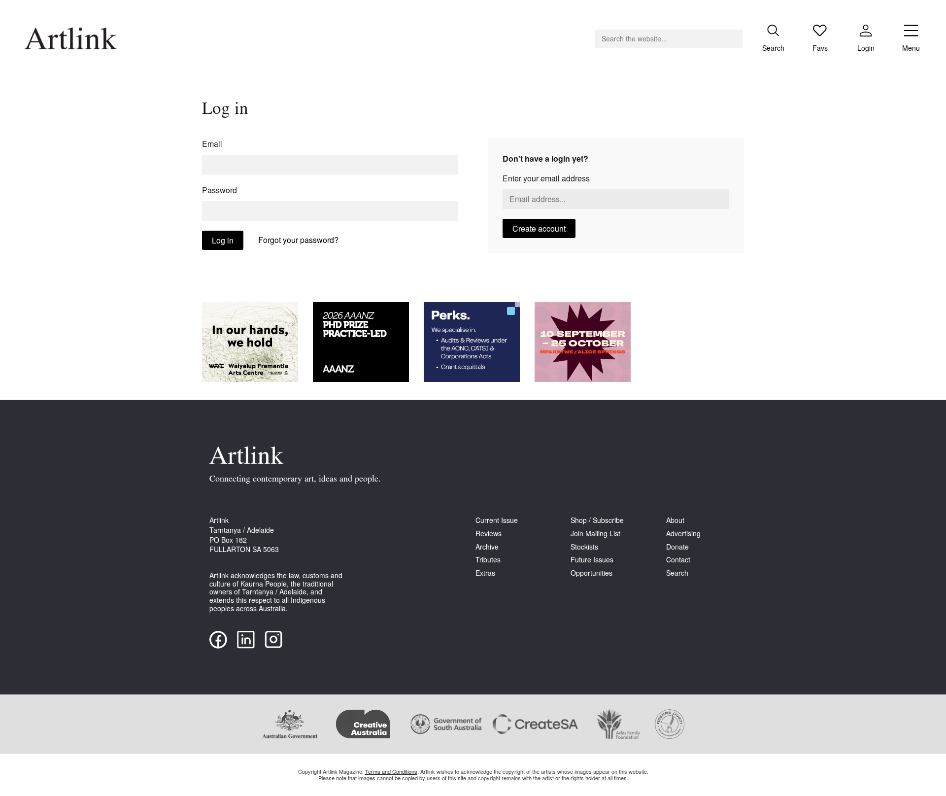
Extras (485, 573)
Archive (487, 547)
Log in (223, 240)
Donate (677, 547)
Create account (539, 228)
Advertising (683, 533)
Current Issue (496, 520)
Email (212, 143)
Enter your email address (546, 178)
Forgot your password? (298, 239)
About (675, 520)
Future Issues (592, 559)
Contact (678, 559)
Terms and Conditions (391, 771)
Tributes (488, 559)
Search (677, 573)
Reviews (488, 533)
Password (219, 190)
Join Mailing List (595, 533)
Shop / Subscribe (597, 520)
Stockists (584, 547)
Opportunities (591, 573)
